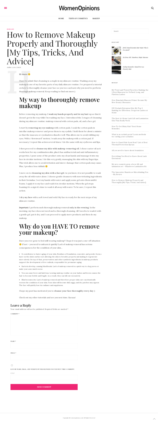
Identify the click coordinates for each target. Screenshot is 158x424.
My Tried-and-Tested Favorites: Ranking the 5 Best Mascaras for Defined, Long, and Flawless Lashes (130, 92)
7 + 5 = (12, 373)
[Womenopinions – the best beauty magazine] (21, 8)
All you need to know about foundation (128, 150)
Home (61, 18)
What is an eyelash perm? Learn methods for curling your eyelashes (129, 135)
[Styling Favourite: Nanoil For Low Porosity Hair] (117, 70)
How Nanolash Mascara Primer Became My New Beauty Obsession (129, 101)
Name (13, 341)
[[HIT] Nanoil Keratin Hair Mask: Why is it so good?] (117, 50)
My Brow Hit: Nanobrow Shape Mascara (135, 57)
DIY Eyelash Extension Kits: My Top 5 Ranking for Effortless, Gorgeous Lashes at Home (130, 110)
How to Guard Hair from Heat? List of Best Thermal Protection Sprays (130, 143)
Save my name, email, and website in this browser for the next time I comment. (42, 369)
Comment (14, 313)
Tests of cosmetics (78, 18)
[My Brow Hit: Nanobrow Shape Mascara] (117, 60)
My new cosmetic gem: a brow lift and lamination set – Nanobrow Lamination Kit (129, 165)
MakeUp (96, 18)
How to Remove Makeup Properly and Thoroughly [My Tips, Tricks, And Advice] (129, 181)
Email (13, 353)
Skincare (10, 29)
